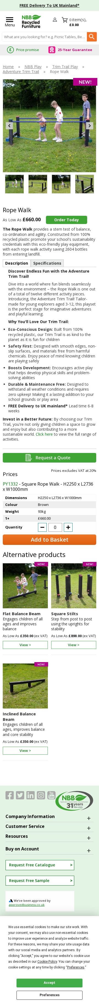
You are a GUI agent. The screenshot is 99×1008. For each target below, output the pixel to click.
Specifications (47, 263)
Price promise (27, 49)
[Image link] (41, 795)
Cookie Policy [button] (47, 962)
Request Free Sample (29, 880)
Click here (44, 434)
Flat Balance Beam (21, 613)
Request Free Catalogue (32, 864)
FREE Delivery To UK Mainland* (49, 5)
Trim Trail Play (65, 66)
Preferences (50, 995)
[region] (25, 587)
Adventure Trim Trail (21, 71)
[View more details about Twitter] (20, 795)
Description (16, 263)
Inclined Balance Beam (19, 716)
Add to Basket (49, 539)
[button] (55, 21)
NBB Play (33, 66)
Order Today (66, 219)
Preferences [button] (75, 967)
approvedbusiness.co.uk (27, 905)
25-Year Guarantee (75, 49)
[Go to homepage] (31, 21)
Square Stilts (64, 613)
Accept (49, 983)
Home (8, 66)
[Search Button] (92, 36)
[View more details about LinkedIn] (30, 795)
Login (55, 20)
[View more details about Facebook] (10, 795)
